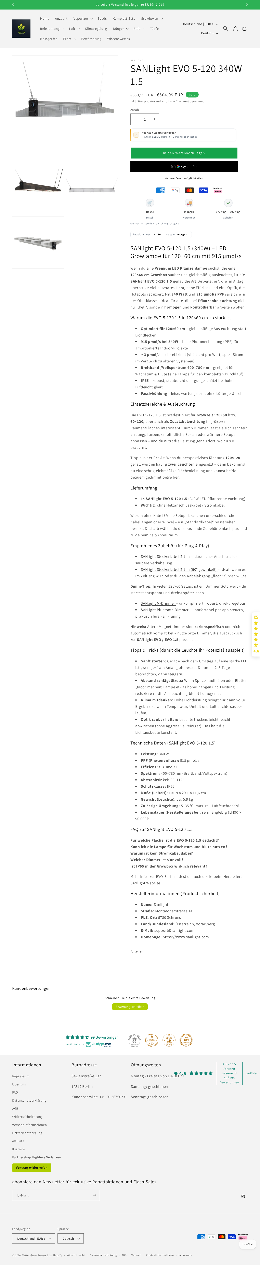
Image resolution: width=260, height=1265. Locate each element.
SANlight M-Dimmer (158, 603)
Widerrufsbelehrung (27, 1116)
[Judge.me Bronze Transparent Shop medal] (151, 1040)
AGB (15, 1108)
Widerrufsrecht (76, 1255)
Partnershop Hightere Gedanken (36, 1157)
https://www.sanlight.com (186, 936)
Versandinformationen (29, 1125)
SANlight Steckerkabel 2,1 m (166, 556)
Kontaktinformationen (160, 1255)
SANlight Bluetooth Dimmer (165, 609)
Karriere (18, 1149)
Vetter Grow (29, 1255)
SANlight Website (145, 883)
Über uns (19, 1084)
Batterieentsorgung (27, 1133)
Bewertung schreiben (130, 1007)
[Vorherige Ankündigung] (13, 4)
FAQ (15, 1092)
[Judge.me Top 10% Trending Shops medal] (186, 1040)
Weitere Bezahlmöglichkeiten (184, 178)
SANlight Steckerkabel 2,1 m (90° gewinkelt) (179, 569)
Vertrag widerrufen (32, 1167)
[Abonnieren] (94, 1195)
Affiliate (18, 1141)
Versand (155, 101)
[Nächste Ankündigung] (247, 4)
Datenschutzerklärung (29, 1100)
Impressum (20, 1076)
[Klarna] (217, 190)
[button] (83, 19)
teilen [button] (138, 951)
